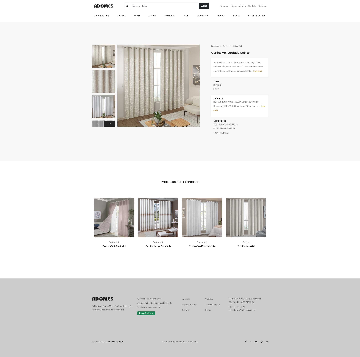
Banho (221, 15)
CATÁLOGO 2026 (256, 15)
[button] (195, 85)
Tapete (152, 15)
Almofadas (203, 15)
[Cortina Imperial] (246, 217)
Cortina (121, 15)
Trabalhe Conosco (213, 304)
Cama (236, 15)
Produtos (215, 46)
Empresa (224, 6)
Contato (252, 6)
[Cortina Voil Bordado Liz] (202, 217)
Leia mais (257, 71)
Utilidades (170, 15)
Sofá (186, 15)
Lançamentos (102, 15)
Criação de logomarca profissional (110, 348)
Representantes (238, 6)
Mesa (137, 15)
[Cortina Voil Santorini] (114, 217)
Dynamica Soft (116, 341)
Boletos (262, 6)
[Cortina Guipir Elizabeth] (158, 217)
